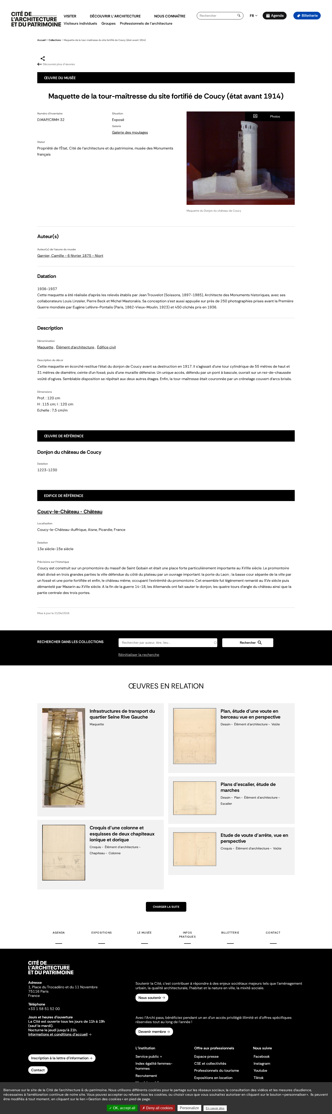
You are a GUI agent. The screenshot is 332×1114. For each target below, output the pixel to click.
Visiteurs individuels (80, 23)
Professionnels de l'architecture (146, 23)
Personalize (189, 1108)
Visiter (70, 16)
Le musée (144, 932)
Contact (273, 932)
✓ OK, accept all (122, 1108)
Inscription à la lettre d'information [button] (60, 1058)
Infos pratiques (187, 935)
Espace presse (206, 1056)
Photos (275, 116)
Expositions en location (213, 1077)
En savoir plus (215, 1108)
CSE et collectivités (210, 1063)
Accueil (41, 40)
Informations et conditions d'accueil (58, 1034)
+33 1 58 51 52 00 (44, 1008)
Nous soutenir (149, 997)
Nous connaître (169, 16)
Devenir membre (152, 1031)
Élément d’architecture (75, 347)
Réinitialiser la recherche (138, 654)
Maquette (45, 347)
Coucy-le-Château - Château (69, 511)
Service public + (149, 1056)
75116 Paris (38, 991)
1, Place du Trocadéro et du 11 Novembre (63, 987)
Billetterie (310, 15)
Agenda (277, 15)
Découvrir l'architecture (115, 16)
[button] (325, 80)
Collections (55, 40)
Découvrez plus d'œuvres (59, 64)
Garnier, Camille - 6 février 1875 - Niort (70, 255)
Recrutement (146, 1075)
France (34, 995)
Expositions (101, 932)
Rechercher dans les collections (70, 641)
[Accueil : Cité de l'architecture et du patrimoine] (36, 19)
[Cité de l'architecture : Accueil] (50, 975)
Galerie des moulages (130, 132)
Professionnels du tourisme (216, 1070)
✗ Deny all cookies (157, 1108)
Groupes (108, 23)
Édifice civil (106, 347)
